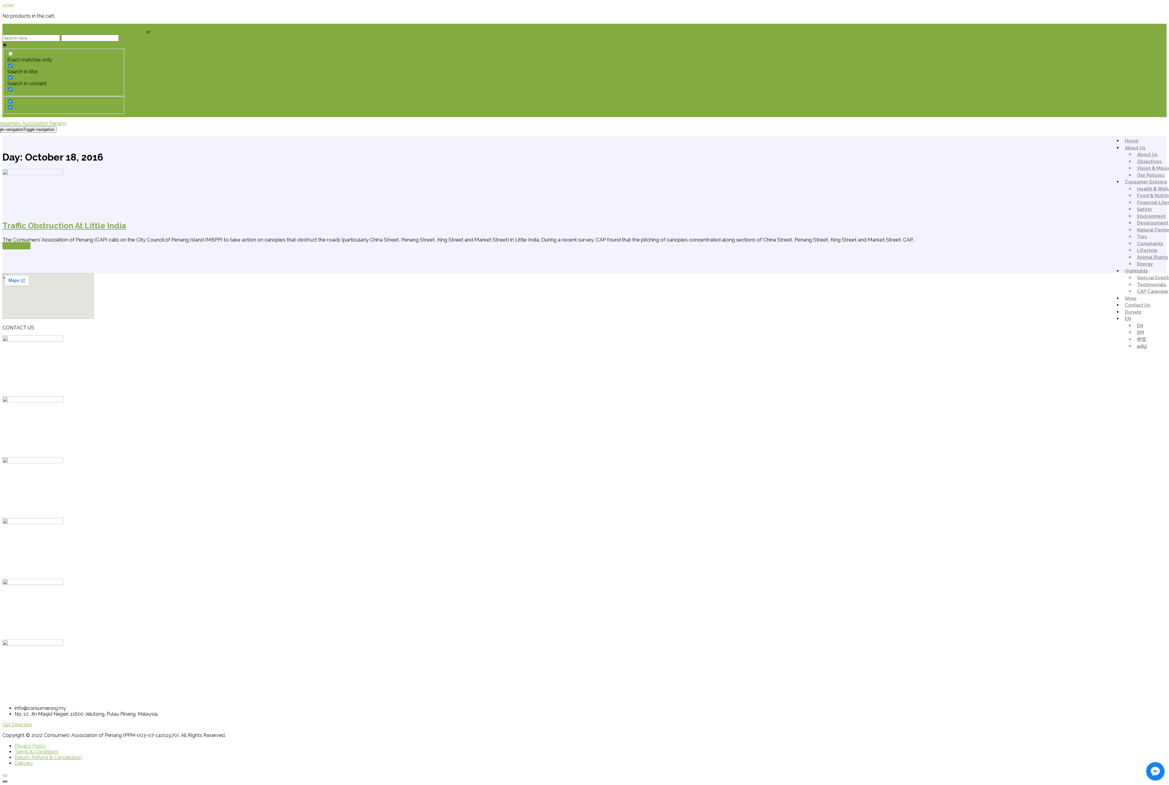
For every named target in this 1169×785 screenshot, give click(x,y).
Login (139, 32)
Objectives (1149, 161)
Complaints (1150, 243)
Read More (16, 246)
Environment (1151, 216)
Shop (1130, 298)
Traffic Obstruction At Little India (64, 225)
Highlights (1136, 271)
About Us (1135, 148)
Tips (1142, 236)
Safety (1144, 209)
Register (161, 32)
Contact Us (1137, 305)
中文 (1141, 339)
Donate (1133, 312)
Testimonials (1151, 284)
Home (1132, 141)
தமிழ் (1142, 346)
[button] (17, 725)
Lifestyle (1147, 250)
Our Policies (1150, 175)
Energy (1145, 264)
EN (1128, 318)
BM (1140, 332)
